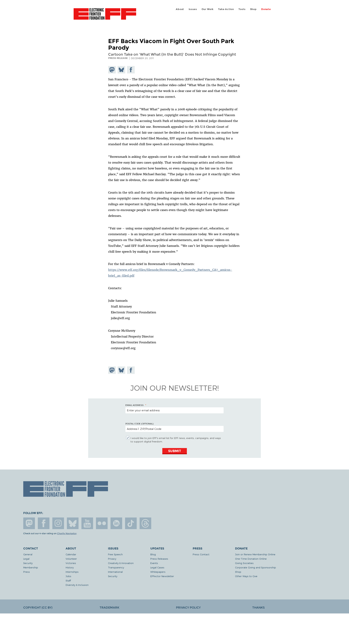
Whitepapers (157, 571)
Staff (68, 580)
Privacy (112, 558)
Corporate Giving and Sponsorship (255, 567)
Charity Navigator (66, 533)
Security (28, 563)
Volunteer (71, 558)
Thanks (258, 607)
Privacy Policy (188, 607)
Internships (72, 571)
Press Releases (159, 558)
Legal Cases (157, 567)
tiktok (131, 523)
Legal (26, 558)
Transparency (116, 567)
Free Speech (115, 554)
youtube (87, 523)
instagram (58, 523)
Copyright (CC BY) (37, 607)
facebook (43, 523)
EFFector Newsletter (162, 576)
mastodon (29, 523)
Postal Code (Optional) (139, 423)
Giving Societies (244, 563)
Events (154, 563)
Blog (153, 554)
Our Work (208, 9)
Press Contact (201, 554)
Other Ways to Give (246, 576)
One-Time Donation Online (251, 558)
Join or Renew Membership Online (255, 554)
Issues (193, 9)
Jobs (68, 576)
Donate (266, 9)
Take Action (226, 9)
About (180, 9)
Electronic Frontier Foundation (105, 16)
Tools (241, 9)
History (70, 567)
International (115, 571)
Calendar (71, 554)
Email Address (134, 405)
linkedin (116, 523)
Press (26, 571)
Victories (71, 563)
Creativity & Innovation (121, 563)
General (27, 554)
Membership (30, 567)
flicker (102, 523)
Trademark (109, 607)
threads (145, 523)
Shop (253, 9)
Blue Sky (73, 523)
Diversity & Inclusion (77, 584)
